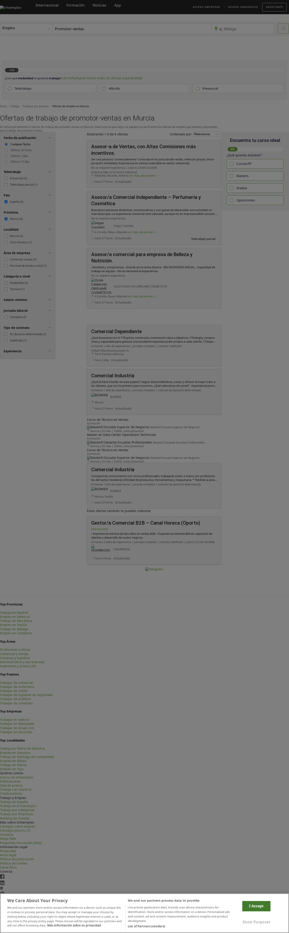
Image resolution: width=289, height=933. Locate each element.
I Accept (256, 905)
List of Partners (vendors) (146, 926)
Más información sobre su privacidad (74, 925)
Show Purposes (256, 921)
